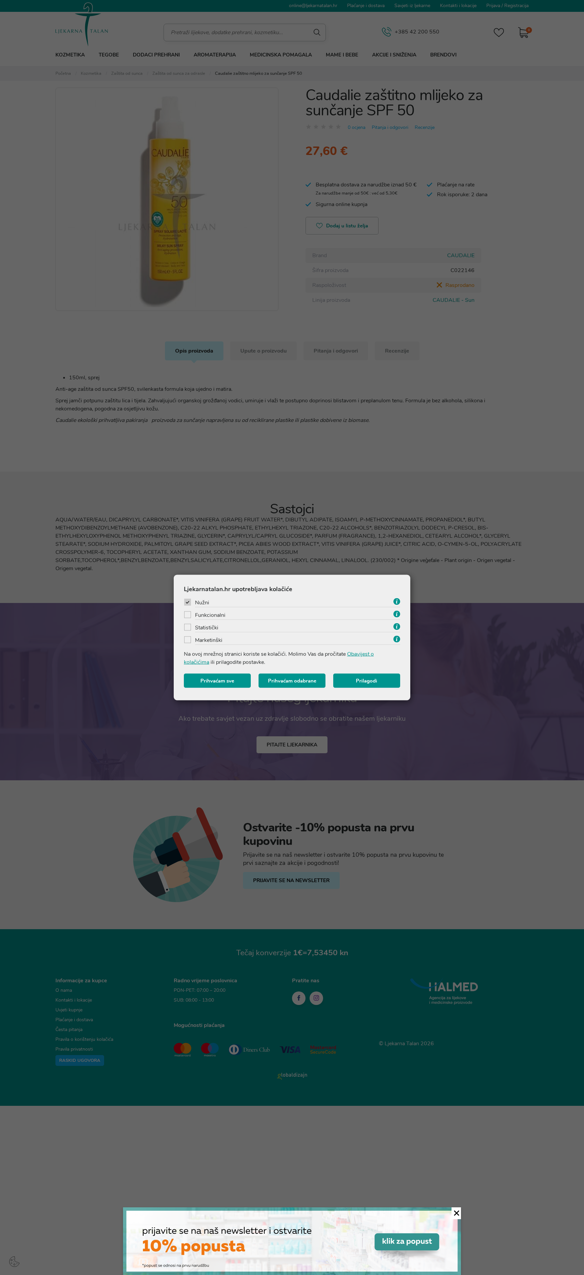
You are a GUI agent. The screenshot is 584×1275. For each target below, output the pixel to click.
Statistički (206, 627)
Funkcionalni (210, 615)
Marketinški (208, 640)
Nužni (202, 602)
